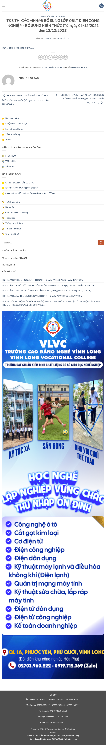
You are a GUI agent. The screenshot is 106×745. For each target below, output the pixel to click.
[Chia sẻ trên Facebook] (45, 57)
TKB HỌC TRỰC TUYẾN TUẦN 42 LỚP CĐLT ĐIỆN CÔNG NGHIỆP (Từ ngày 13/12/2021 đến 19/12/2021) (79, 99)
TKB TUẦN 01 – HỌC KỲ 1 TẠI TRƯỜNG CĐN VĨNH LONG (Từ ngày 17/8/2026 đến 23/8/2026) (48, 285)
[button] (3, 5)
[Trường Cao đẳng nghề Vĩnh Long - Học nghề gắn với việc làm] (47, 5)
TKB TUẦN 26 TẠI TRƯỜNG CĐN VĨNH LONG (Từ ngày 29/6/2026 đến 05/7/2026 (42, 296)
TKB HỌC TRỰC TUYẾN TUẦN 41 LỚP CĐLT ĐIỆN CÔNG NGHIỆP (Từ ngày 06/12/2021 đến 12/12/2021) (26, 99)
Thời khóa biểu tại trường (53, 16)
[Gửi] (101, 242)
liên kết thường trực (79, 67)
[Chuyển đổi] (102, 201)
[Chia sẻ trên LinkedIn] (65, 57)
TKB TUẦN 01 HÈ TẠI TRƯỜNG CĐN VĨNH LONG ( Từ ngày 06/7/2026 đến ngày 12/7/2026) (46, 290)
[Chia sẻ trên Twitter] (50, 57)
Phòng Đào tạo (63, 38)
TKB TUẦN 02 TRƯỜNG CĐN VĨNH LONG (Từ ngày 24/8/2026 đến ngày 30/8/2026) (43, 279)
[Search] (101, 5)
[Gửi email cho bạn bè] (55, 57)
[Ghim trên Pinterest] (60, 57)
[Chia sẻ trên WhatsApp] (40, 57)
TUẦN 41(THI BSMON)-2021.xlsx (18, 48)
